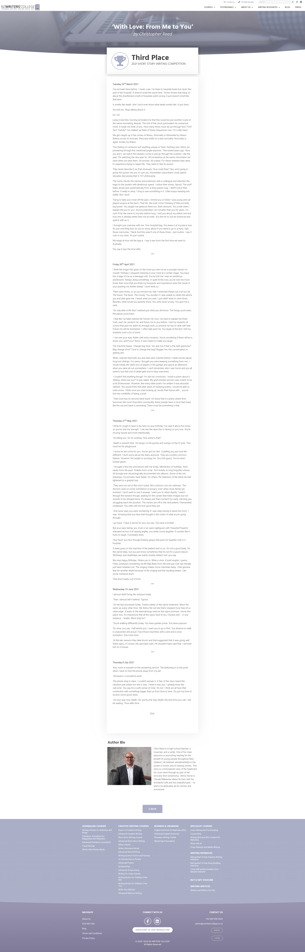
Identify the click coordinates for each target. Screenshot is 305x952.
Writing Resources (267, 7)
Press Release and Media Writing (205, 847)
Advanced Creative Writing (130, 834)
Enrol (298, 7)
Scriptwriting (124, 866)
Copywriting (195, 834)
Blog (287, 7)
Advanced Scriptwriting (128, 870)
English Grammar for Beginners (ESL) (170, 830)
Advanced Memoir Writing (130, 893)
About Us (246, 7)
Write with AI (196, 843)
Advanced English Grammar (166, 834)
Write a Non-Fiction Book (93, 849)
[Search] (292, 2)
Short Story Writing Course (130, 837)
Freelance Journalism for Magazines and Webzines (93, 837)
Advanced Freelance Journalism (96, 842)
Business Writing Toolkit (165, 837)
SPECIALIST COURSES (201, 826)
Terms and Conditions (92, 933)
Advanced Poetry (126, 863)
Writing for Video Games (129, 874)
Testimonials (227, 7)
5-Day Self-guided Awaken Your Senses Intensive (204, 870)
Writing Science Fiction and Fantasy (134, 855)
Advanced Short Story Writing (131, 841)
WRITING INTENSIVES (201, 853)
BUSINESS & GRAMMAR (166, 826)
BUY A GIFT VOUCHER (201, 880)
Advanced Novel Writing (129, 852)
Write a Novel (124, 844)
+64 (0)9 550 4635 (214, 919)
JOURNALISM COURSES (94, 826)
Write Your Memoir (126, 889)
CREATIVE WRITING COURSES (133, 826)
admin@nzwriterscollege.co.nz (209, 923)
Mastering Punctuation (164, 841)
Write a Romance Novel (128, 848)
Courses (208, 7)
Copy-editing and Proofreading (204, 830)
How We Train (88, 923)
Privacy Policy (88, 938)
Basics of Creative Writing (130, 830)
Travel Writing (88, 846)
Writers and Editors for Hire (202, 890)
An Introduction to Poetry (129, 859)
